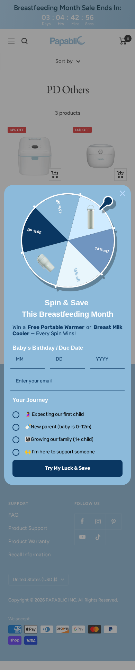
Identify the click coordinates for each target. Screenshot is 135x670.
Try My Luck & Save (67, 468)
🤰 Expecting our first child (54, 414)
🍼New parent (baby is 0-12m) (58, 427)
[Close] (122, 193)
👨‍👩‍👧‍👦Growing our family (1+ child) (59, 439)
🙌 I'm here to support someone (60, 452)
